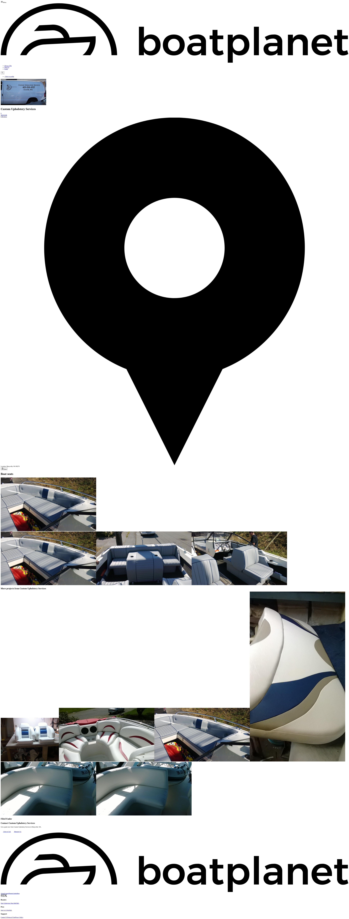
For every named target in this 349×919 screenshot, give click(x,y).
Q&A (17, 903)
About (2, 893)
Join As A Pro (5, 910)
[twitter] (5, 896)
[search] (2, 72)
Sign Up (6, 67)
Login (6, 69)
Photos (11, 893)
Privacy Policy (19, 917)
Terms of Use (11, 917)
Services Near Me (11, 903)
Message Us (17, 831)
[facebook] (1, 896)
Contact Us (4, 917)
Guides (15, 893)
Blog (18, 893)
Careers (6, 893)
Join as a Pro (8, 66)
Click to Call (7, 831)
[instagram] (3, 896)
